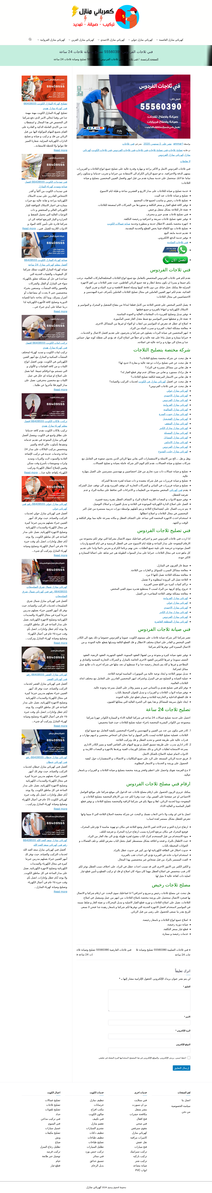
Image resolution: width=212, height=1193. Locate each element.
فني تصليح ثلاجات (158, 150)
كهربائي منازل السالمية (176, 409)
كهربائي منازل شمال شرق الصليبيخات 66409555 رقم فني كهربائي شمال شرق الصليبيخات (44, 591)
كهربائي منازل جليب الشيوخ (173, 451)
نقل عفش (141, 1142)
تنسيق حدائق (97, 1160)
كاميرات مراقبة (138, 1137)
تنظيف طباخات (96, 1137)
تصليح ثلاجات (175, 150)
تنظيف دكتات (97, 1132)
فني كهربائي (175, 489)
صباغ (57, 1142)
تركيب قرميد (53, 1151)
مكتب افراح (97, 1109)
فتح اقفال (142, 1118)
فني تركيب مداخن (50, 1118)
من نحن (186, 1111)
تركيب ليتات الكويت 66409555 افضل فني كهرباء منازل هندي (46, 345)
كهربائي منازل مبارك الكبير (173, 428)
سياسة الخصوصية (180, 1105)
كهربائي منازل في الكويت (152, 381)
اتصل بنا (186, 1100)
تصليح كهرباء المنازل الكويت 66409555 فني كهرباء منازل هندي (45, 106)
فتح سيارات (140, 1146)
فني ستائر (98, 1156)
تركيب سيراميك (138, 1151)
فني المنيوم (54, 1123)
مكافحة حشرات (138, 1114)
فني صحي (141, 1123)
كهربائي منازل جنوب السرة (173, 414)
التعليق (186, 986)
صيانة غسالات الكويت (118, 223)
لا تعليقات (185, 161)
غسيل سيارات (52, 1128)
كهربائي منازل (139, 1132)
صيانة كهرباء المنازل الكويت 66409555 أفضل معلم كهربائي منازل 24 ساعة (45, 262)
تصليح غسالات (52, 1100)
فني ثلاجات (128, 143)
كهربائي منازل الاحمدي (113, 39)
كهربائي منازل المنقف (176, 423)
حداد (58, 1114)
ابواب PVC (141, 1170)
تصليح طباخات (96, 1142)
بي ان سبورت (139, 1104)
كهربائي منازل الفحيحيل (175, 418)
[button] (157, 40)
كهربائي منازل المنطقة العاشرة (171, 621)
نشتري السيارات (95, 1128)
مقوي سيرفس (139, 1128)
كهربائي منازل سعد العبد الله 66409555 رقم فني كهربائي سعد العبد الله (45, 842)
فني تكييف (98, 1118)
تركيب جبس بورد (94, 1151)
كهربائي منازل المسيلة (176, 432)
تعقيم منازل (97, 1123)
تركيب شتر (141, 1160)
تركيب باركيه (140, 1156)
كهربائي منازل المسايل (176, 437)
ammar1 (178, 143)
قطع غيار (55, 1165)
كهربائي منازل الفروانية (52, 39)
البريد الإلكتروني (182, 1030)
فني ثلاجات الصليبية (177, 242)
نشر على (157, 143)
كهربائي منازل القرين (82, 39)
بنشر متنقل (141, 1109)
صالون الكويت (96, 1114)
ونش (57, 1137)
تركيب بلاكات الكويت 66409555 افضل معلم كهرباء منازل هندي (45, 423)
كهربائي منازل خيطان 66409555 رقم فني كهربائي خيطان (46, 759)
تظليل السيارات (95, 1146)
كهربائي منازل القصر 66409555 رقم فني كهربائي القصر (46, 677)
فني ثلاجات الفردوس (124, 150)
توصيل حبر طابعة (51, 1156)
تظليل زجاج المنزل (50, 1146)
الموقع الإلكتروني (183, 1044)
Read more (60, 150)
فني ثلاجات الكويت (102, 150)
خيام (58, 1160)
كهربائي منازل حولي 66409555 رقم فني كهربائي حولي (44, 506)
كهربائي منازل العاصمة (171, 39)
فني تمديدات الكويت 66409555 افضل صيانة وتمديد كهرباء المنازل (46, 184)
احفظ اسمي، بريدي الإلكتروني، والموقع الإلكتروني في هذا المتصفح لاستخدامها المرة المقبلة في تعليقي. (142, 1058)
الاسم (187, 1016)
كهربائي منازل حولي (142, 39)
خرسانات (99, 1104)
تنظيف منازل (97, 1100)
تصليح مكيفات (52, 1132)
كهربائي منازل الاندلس (176, 442)
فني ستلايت (140, 1100)
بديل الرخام (97, 1165)
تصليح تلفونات (52, 1109)
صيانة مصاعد (140, 1165)
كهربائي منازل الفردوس (171, 154)
